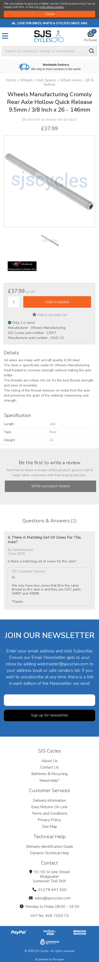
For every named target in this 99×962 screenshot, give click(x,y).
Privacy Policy (49, 820)
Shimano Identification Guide (49, 846)
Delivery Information (49, 800)
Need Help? (49, 780)
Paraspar (58, 959)
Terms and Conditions (50, 813)
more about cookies (51, 7)
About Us (50, 761)
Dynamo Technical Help (49, 853)
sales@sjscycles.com (52, 898)
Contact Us (49, 767)
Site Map (49, 826)
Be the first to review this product (49, 119)
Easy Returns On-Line (49, 807)
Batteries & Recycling (49, 773)
